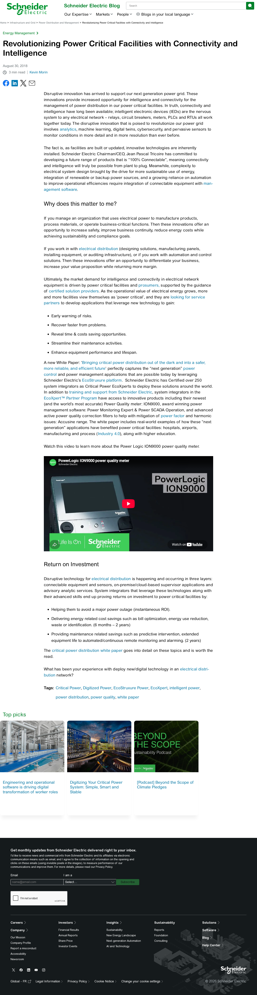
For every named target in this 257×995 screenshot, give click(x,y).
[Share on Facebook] (6, 84)
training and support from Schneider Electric (110, 392)
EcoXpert (159, 687)
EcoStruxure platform (102, 380)
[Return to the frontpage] (27, 9)
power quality (103, 697)
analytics (68, 129)
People (123, 14)
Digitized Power (97, 687)
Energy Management (19, 33)
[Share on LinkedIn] (14, 84)
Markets (103, 14)
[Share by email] (32, 84)
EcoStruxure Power (130, 687)
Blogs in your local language (165, 14)
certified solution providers (74, 291)
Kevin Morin (39, 72)
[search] (250, 6)
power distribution (72, 697)
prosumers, (149, 285)
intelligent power (185, 687)
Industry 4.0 (109, 433)
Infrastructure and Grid (22, 22)
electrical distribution (98, 248)
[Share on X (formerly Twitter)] (23, 84)
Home (3, 22)
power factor (173, 415)
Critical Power (68, 687)
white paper (128, 697)
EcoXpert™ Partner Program (70, 398)
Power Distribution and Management (59, 22)
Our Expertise (76, 14)
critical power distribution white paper (87, 650)
